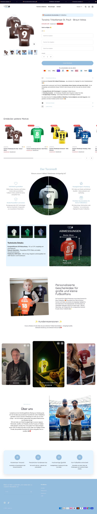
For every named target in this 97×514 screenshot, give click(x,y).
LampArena (6, 146)
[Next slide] (92, 364)
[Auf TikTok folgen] (9, 503)
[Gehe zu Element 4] (24, 52)
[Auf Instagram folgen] (5, 503)
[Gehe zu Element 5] (30, 52)
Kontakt (59, 6)
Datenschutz (44, 490)
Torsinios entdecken (41, 6)
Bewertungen (51, 6)
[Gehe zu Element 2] (12, 52)
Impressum (43, 493)
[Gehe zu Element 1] (6, 52)
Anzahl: (43, 53)
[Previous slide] (5, 364)
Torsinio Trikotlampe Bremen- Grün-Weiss (37, 148)
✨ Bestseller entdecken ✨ (67, 1)
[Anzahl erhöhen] (51, 57)
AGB (42, 496)
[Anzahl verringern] (44, 57)
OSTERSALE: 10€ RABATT (44, 1)
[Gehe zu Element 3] (18, 52)
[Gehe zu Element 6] (36, 52)
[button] (79, 6)
